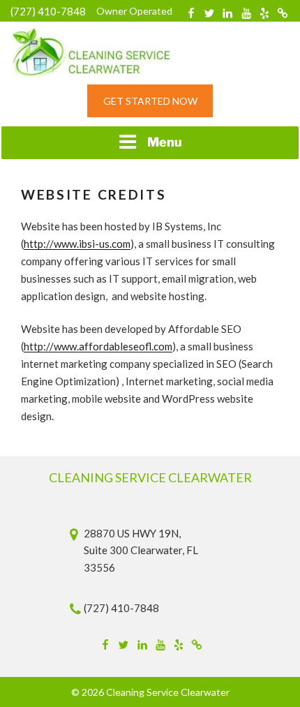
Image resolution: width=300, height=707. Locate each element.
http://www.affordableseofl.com (98, 346)
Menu (164, 142)
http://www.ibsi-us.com (77, 243)
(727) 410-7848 (48, 11)
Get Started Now (150, 101)
